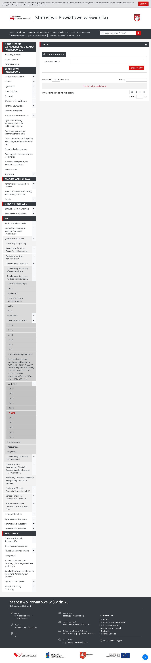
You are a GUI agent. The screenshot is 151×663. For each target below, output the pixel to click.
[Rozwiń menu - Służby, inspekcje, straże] (34, 223)
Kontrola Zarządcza (13, 110)
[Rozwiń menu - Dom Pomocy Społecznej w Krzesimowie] (34, 458)
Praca (9, 310)
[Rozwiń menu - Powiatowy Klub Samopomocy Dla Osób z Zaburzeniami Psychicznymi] (34, 468)
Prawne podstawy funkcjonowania (15, 299)
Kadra (10, 306)
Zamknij (143, 3)
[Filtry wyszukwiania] (102, 33)
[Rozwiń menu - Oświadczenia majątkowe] (34, 101)
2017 (11, 422)
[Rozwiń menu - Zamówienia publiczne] (34, 320)
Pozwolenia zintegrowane (16, 149)
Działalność (12, 293)
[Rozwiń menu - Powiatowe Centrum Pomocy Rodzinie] (34, 257)
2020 (11, 437)
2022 (10, 344)
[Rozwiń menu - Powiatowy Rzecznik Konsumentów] (34, 539)
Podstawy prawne (12, 54)
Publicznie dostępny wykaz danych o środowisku (16, 163)
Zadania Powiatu (12, 64)
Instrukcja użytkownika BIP (113, 622)
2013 (11, 403)
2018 (11, 427)
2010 (11, 388)
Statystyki (105, 631)
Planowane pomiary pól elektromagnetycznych (15, 132)
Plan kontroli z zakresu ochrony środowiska (19, 155)
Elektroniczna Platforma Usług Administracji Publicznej (18, 193)
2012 (11, 398)
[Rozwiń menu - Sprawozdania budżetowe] (34, 523)
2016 (11, 417)
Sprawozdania (13, 442)
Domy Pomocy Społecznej (80, 32)
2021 (10, 349)
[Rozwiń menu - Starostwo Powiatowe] (34, 76)
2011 (11, 393)
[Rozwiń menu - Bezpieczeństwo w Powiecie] (34, 115)
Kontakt (104, 619)
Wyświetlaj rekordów (55, 79)
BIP (24, 32)
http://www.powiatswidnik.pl (75, 642)
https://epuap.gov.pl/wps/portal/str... (79, 633)
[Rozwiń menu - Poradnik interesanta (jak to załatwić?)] (34, 185)
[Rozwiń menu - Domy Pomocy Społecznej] (34, 263)
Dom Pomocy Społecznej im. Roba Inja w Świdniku (28, 35)
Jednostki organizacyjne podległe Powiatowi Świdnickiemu (48, 32)
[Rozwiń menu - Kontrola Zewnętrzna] (34, 105)
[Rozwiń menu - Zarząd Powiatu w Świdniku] (34, 208)
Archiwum (70, 35)
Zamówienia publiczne (57, 35)
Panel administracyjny (112, 640)
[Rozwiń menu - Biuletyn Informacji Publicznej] (34, 588)
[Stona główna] (20, 32)
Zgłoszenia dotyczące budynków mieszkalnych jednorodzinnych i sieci (19, 141)
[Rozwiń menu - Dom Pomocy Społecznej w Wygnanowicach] (34, 270)
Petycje (8, 199)
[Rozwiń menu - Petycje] (34, 199)
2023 (10, 339)
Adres (10, 288)
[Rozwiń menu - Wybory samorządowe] (34, 581)
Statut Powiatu (11, 59)
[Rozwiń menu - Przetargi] (34, 96)
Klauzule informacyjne (17, 283)
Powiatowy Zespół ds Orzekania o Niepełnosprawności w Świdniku (20, 480)
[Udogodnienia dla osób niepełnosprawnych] (145, 657)
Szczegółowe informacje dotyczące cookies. (29, 5)
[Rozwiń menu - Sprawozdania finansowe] (34, 519)
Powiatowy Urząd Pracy (16, 243)
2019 (11, 432)
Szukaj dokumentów (55, 54)
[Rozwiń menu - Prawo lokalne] (34, 91)
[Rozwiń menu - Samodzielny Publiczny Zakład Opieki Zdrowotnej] (34, 249)
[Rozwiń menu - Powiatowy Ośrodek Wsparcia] (34, 489)
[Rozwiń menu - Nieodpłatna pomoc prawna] (34, 550)
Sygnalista (9, 174)
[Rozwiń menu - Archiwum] (34, 384)
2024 (10, 335)
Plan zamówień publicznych (20, 354)
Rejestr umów (11, 169)
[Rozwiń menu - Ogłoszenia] (34, 86)
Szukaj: (122, 79)
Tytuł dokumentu (52, 61)
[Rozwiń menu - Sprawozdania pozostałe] (34, 528)
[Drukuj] (146, 44)
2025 (10, 330)
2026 (10, 325)
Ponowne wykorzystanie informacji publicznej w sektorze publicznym (19, 563)
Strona (132, 96)
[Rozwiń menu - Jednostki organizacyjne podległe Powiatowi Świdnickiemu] (34, 231)
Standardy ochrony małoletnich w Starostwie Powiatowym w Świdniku (19, 574)
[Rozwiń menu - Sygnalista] (34, 174)
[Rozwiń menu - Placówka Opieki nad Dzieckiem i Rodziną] (34, 506)
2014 (11, 408)
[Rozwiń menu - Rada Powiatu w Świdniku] (34, 213)
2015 (78, 35)
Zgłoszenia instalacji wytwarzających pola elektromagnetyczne (14, 123)
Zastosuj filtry (137, 68)
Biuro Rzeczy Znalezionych (16, 546)
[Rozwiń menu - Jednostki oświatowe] (34, 238)
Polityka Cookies (108, 633)
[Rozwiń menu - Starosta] (34, 81)
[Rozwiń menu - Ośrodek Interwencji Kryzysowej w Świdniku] (34, 497)
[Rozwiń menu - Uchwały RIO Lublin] (34, 514)
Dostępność (12, 447)
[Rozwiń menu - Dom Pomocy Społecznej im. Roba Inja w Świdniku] (34, 277)
